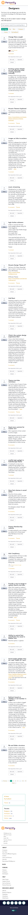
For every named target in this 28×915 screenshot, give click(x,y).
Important (20, 59)
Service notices (8, 816)
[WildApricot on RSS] (23, 903)
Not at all (12, 59)
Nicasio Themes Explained (17, 109)
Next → (14, 783)
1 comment (11, 53)
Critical (12, 62)
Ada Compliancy (14, 553)
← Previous (4, 781)
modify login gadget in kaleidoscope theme (16, 461)
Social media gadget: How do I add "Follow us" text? (17, 659)
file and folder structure (16, 745)
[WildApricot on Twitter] (8, 903)
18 (22, 781)
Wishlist (6, 818)
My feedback (15, 32)
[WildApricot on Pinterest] (20, 903)
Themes (18, 123)
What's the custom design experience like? (17, 336)
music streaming (14, 187)
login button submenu (15, 222)
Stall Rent (11, 298)
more (15, 169)
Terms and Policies (14, 907)
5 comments (11, 538)
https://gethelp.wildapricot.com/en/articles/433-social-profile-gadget (17, 675)
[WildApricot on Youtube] (16, 903)
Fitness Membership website (15, 527)
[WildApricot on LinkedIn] (12, 903)
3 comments (11, 365)
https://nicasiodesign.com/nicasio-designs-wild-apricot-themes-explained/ (17, 118)
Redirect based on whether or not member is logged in (17, 698)
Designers (7, 811)
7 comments (11, 568)
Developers (7, 813)
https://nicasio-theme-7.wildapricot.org (14, 273)
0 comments (11, 123)
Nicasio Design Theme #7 (17, 265)
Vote (4, 41)
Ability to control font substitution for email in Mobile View (16, 636)
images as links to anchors (17, 138)
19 (25, 781)
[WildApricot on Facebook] (4, 903)
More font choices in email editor (17, 491)
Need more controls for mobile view (16, 428)
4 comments (11, 765)
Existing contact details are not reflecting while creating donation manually (16, 71)
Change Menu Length (15, 37)
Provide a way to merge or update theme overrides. (17, 584)
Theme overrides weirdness (14, 381)
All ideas (6, 796)
